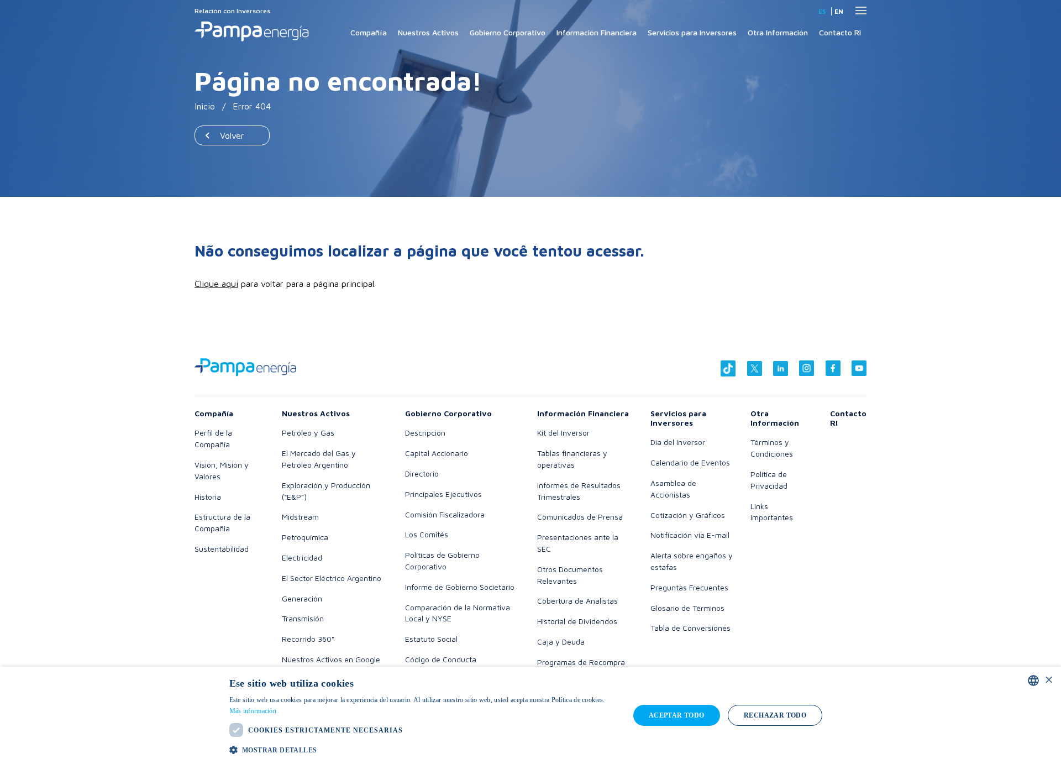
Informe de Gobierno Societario (459, 587)
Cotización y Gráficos (687, 515)
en (838, 11)
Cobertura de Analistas (577, 600)
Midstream (300, 516)
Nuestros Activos (428, 32)
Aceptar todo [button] (677, 715)
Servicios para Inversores (692, 32)
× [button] (1048, 680)
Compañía (368, 32)
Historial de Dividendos (577, 621)
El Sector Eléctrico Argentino (331, 578)
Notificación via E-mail (689, 535)
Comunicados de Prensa (580, 516)
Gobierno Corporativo (507, 32)
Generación (302, 598)
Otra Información (778, 32)
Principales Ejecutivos (443, 494)
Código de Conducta (440, 659)
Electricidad (302, 557)
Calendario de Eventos (690, 462)
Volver (232, 135)
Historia (208, 496)
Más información (253, 711)
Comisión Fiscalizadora (445, 514)
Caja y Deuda (561, 641)
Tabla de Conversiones (690, 627)
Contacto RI (840, 32)
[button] (423, 749)
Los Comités (426, 534)
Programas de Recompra (581, 662)
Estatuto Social (431, 638)
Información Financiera (596, 32)
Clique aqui (216, 284)
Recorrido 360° (308, 638)
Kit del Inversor (563, 432)
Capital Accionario (436, 453)
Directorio (422, 473)
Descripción (425, 432)
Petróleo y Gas (308, 432)
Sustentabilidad (222, 548)
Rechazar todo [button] (775, 715)
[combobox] (1033, 680)
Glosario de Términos (687, 608)
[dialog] (530, 715)
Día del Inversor (677, 442)
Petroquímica (305, 537)
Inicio (205, 106)
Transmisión (303, 618)
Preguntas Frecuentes (689, 587)
